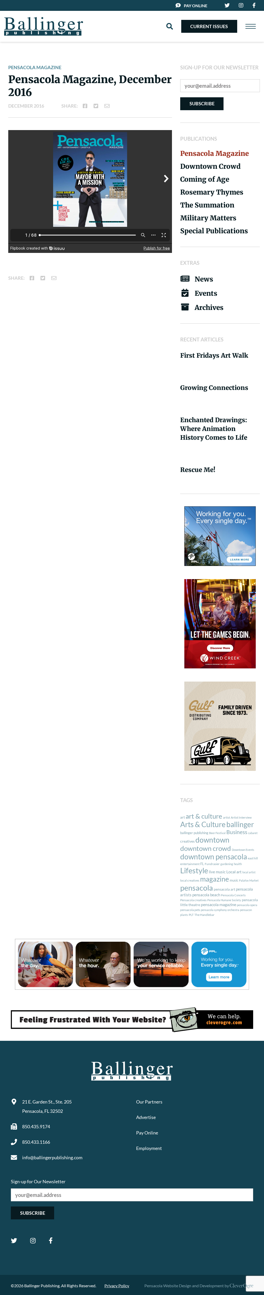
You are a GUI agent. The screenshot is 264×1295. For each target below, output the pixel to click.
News (204, 279)
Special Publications (214, 231)
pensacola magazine (218, 904)
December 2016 (26, 106)
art (182, 817)
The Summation (207, 205)
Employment (149, 1148)
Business (236, 832)
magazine (214, 879)
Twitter (14, 1240)
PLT (191, 914)
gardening (226, 864)
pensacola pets (190, 910)
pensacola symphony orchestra (220, 910)
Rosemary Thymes (211, 192)
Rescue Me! (197, 470)
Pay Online (195, 5)
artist (226, 817)
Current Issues (209, 26)
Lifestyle (194, 870)
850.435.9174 (36, 1126)
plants (184, 914)
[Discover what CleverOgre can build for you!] (132, 1019)
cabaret (253, 833)
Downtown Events (243, 849)
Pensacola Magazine (34, 67)
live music (217, 871)
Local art (234, 871)
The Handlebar (204, 915)
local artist (248, 872)
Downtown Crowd (210, 166)
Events (206, 293)
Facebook (51, 1240)
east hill (253, 858)
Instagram (33, 1240)
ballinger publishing (194, 833)
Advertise (146, 1117)
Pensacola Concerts (233, 895)
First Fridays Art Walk (214, 355)
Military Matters (208, 218)
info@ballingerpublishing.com (52, 1157)
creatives (187, 841)
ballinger (240, 824)
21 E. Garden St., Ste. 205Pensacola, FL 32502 (47, 1106)
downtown (212, 839)
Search (169, 26)
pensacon (246, 910)
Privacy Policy (116, 1285)
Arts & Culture (203, 824)
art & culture (204, 816)
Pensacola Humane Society (224, 900)
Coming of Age (204, 179)
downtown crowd (205, 848)
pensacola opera (247, 905)
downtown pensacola (213, 856)
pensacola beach (206, 894)
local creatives (189, 880)
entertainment (190, 864)
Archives (209, 307)
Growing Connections (214, 388)
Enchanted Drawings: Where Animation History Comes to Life (213, 429)
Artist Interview (241, 817)
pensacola (196, 887)
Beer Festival (217, 833)
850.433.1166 (36, 1142)
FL (202, 864)
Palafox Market (249, 880)
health (238, 864)
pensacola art (224, 889)
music (234, 880)
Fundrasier (212, 864)
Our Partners (149, 1102)
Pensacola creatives (193, 900)
